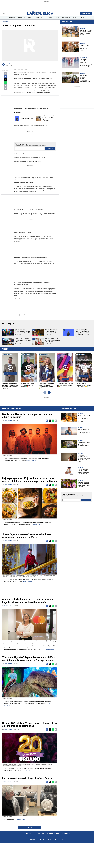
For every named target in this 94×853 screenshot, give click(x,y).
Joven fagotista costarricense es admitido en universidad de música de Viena (27, 536)
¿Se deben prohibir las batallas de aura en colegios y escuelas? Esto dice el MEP (23, 331)
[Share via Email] (5, 85)
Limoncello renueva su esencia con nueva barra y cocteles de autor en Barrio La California (84, 418)
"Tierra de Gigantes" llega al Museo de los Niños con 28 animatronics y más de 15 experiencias (28, 658)
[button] (86, 13)
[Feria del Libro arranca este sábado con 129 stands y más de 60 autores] (70, 31)
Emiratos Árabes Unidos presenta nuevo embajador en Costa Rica (52, 340)
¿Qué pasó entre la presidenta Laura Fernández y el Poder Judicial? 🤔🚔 (83, 385)
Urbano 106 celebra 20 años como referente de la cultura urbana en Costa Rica (29, 724)
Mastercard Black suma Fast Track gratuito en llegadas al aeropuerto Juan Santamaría (27, 601)
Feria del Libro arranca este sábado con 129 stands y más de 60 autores (86, 32)
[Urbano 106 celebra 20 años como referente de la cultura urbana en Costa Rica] (29, 748)
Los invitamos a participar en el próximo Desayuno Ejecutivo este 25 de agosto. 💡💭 (46, 386)
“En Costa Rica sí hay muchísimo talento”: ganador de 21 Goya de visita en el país (84, 432)
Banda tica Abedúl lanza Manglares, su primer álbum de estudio (27, 415)
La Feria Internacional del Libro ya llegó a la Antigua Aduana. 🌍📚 (27, 385)
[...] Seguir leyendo (31, 460)
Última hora (83, 57)
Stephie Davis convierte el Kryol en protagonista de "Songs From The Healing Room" (84, 458)
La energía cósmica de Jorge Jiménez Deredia (27, 778)
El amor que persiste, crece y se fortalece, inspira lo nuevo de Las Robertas (84, 484)
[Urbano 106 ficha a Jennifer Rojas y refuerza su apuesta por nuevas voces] (69, 470)
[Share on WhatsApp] (5, 82)
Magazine (8, 21)
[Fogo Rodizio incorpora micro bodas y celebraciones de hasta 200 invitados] (70, 77)
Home (3, 21)
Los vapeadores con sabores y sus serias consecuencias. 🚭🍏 (65, 385)
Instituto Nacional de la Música (29, 579)
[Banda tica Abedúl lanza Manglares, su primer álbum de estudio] (29, 439)
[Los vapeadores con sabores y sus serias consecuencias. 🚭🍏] (65, 367)
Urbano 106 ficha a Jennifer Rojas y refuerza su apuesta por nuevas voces (83, 471)
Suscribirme (50, 148)
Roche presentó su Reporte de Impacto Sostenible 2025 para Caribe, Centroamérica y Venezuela (10, 386)
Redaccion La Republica (13, 63)
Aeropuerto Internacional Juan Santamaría (16, 648)
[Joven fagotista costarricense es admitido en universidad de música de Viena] (29, 559)
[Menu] (4, 13)
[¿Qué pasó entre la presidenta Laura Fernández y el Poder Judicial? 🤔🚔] (83, 367)
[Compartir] (5, 88)
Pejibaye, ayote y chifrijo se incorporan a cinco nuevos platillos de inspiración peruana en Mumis (29, 480)
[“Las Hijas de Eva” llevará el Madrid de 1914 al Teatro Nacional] (70, 47)
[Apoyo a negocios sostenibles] (30, 45)
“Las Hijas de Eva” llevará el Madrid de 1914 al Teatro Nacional (85, 48)
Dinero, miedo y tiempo (27, 118)
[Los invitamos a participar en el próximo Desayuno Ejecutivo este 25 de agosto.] (47, 367)
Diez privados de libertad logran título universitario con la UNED (23, 340)
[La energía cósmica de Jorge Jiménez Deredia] (29, 800)
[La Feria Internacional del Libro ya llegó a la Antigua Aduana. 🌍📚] (29, 367)
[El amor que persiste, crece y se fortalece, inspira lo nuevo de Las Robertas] (69, 483)
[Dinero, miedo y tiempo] (17, 118)
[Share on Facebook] (5, 76)
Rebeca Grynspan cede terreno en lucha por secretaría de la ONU (51, 331)
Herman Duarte (7, 781)
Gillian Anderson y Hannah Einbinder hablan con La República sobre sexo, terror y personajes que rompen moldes (86, 63)
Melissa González (8, 420)
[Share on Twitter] (5, 79)
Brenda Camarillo (8, 605)
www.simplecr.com (9, 819)
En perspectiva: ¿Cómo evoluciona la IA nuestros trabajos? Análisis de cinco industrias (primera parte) (83, 332)
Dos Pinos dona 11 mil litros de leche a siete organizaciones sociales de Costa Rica (48, 118)
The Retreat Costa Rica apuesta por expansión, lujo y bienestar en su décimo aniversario (84, 445)
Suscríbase (66, 834)
